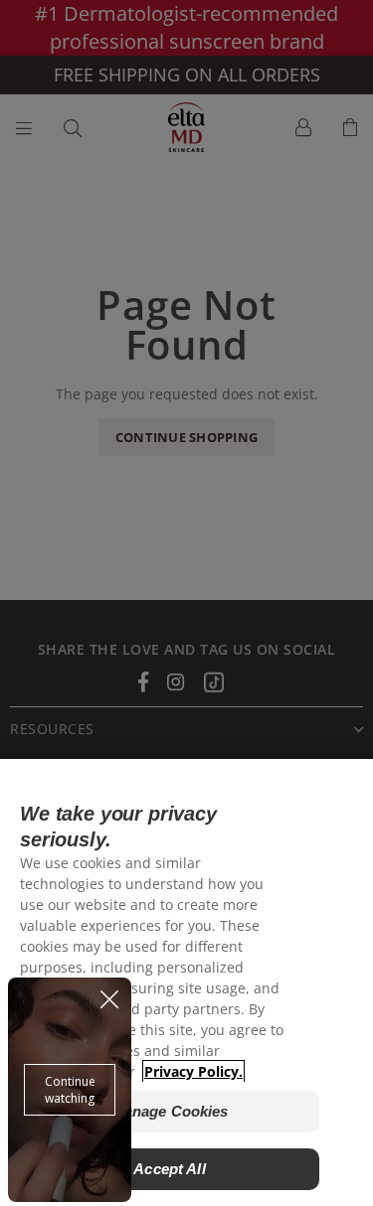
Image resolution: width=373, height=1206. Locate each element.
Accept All (169, 1168)
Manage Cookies (170, 1111)
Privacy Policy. (193, 1071)
